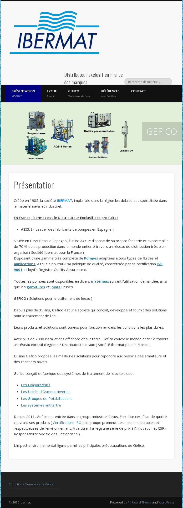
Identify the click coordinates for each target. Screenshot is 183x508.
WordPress (166, 502)
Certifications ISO (67, 422)
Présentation (23, 93)
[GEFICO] (91, 133)
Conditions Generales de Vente (31, 484)
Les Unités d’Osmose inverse (45, 391)
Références (110, 93)
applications (24, 263)
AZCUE (51, 93)
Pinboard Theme (140, 502)
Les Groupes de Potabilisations (46, 398)
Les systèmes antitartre (41, 405)
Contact (138, 91)
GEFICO (79, 93)
